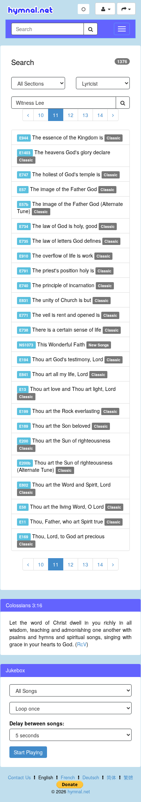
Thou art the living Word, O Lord (70, 506)
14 (100, 114)
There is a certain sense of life (69, 329)
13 (85, 114)
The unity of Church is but (63, 299)
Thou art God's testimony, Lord (69, 359)
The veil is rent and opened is (68, 314)
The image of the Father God (66, 189)
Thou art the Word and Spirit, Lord (64, 488)
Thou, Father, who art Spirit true (69, 521)
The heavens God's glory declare (64, 155)
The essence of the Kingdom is (69, 137)
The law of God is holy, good (67, 225)
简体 (111, 777)
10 (41, 114)
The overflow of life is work (64, 255)
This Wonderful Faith (64, 344)
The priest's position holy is (65, 270)
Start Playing (28, 752)
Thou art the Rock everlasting (68, 410)
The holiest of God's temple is (68, 174)
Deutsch (90, 777)
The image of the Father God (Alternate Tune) (70, 207)
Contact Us (19, 777)
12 (70, 114)
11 (56, 114)
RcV (81, 644)
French (68, 777)
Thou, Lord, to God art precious (61, 539)
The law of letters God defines (68, 240)
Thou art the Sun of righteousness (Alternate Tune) (64, 466)
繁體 (128, 777)
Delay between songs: (36, 723)
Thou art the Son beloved (63, 425)
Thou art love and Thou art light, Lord (67, 392)
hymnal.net (79, 791)
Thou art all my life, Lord (62, 374)
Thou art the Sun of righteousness (64, 444)
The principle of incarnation (65, 285)
